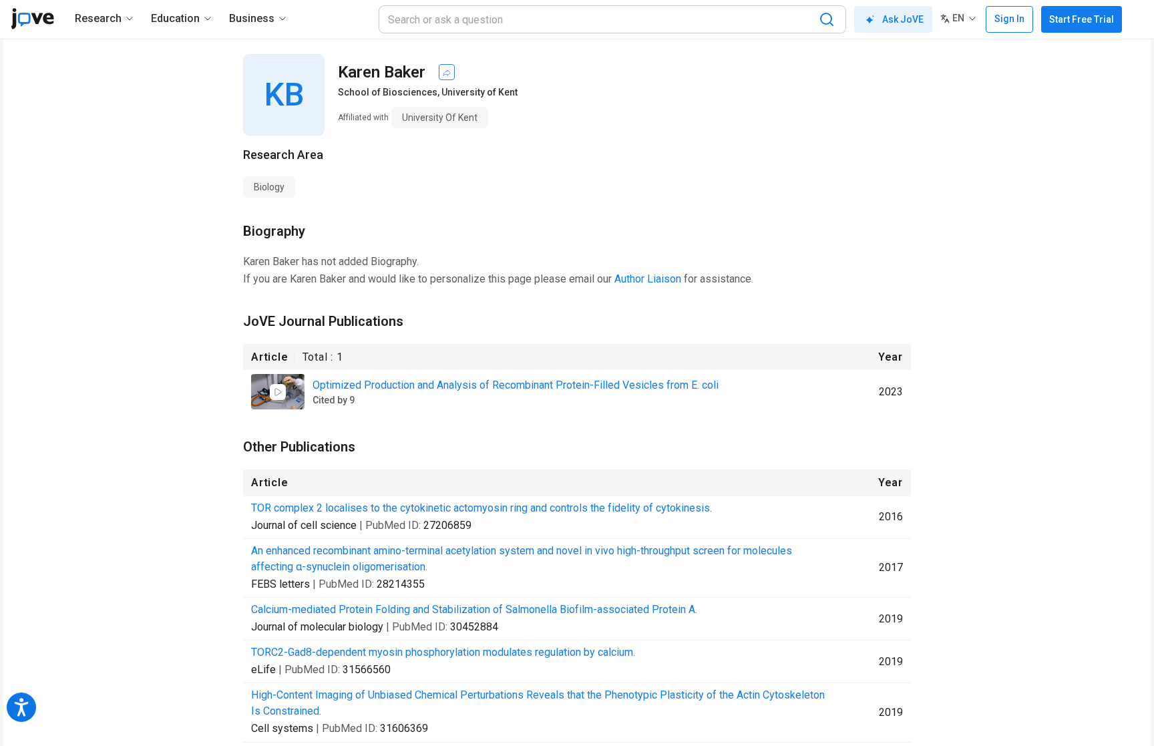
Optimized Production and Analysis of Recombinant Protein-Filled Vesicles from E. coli (516, 385)
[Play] (278, 392)
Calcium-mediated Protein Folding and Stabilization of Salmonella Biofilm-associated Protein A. (474, 609)
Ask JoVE (903, 19)
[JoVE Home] (32, 18)
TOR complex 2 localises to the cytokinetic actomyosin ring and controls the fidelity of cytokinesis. (481, 508)
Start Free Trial (1081, 19)
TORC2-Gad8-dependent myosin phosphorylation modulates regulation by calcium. (443, 652)
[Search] (826, 19)
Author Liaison (647, 278)
